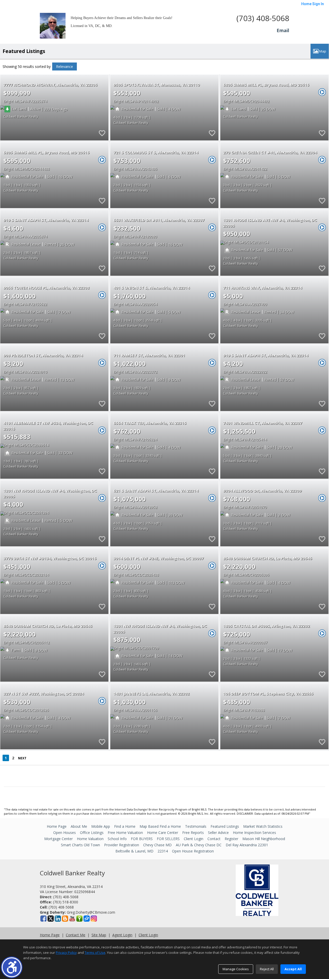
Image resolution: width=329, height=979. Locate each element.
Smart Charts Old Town (80, 844)
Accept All (293, 969)
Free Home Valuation (125, 832)
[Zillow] (87, 918)
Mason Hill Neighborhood (263, 838)
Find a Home (124, 826)
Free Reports (193, 832)
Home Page (57, 826)
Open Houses (64, 832)
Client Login (193, 838)
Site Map (99, 934)
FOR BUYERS (142, 838)
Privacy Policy (66, 952)
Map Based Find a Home (160, 826)
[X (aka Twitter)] (51, 918)
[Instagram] (94, 918)
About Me (79, 826)
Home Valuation (90, 838)
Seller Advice (218, 832)
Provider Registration (121, 844)
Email (283, 30)
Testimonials (195, 826)
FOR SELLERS (168, 838)
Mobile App (100, 826)
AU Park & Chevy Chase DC (199, 844)
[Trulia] (79, 918)
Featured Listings (225, 826)
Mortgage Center (58, 838)
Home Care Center (162, 832)
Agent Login (122, 934)
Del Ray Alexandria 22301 (247, 844)
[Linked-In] (58, 918)
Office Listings (92, 832)
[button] (12, 967)
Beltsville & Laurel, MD (134, 851)
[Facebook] (43, 918)
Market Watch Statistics (262, 826)
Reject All (267, 969)
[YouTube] (72, 918)
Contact (214, 838)
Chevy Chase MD (157, 844)
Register (231, 838)
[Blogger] (65, 918)
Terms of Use (95, 952)
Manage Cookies (236, 969)
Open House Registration (193, 851)
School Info (117, 838)
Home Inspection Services (254, 832)
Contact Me (75, 934)
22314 (163, 851)
